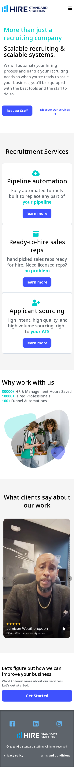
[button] (70, 8)
